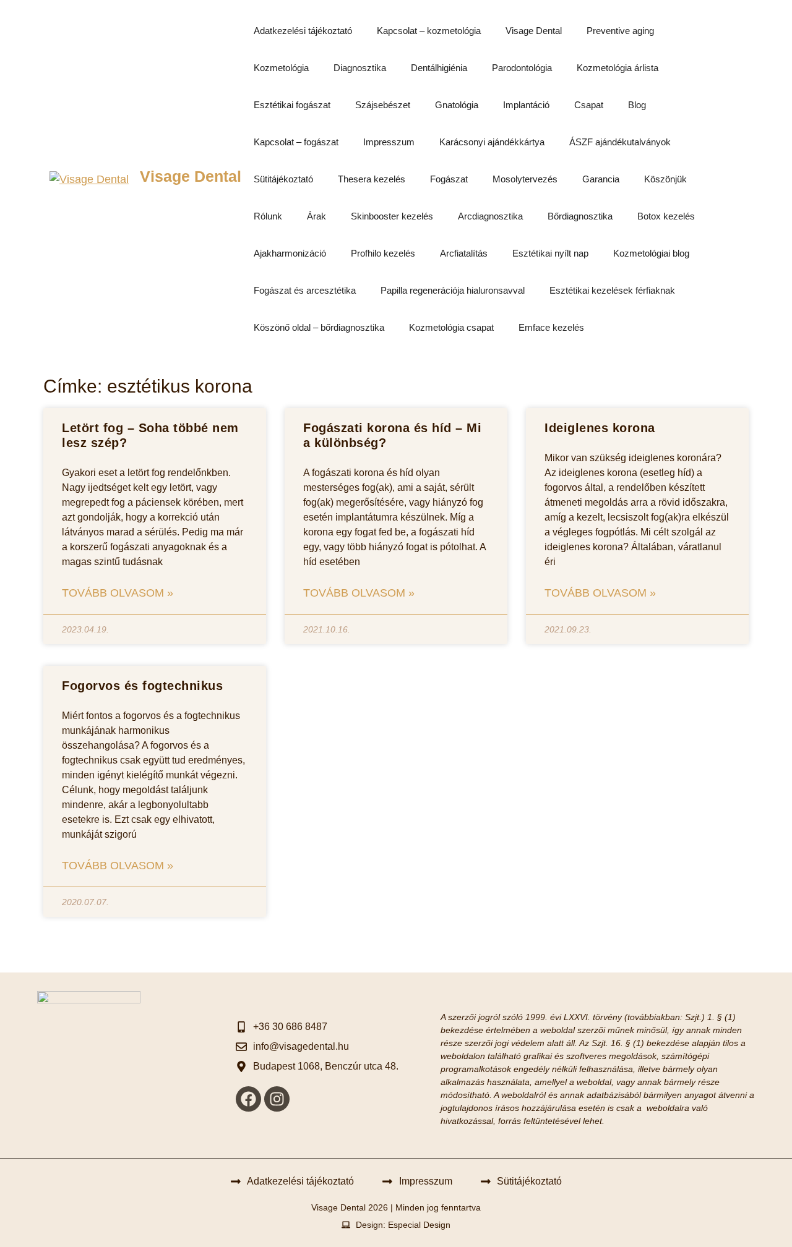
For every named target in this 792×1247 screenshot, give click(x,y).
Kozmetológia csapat (451, 327)
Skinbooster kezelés (392, 216)
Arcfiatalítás (464, 253)
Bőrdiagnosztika (580, 216)
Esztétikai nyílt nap (550, 253)
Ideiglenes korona (599, 428)
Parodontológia (522, 67)
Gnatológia (456, 105)
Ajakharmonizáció (290, 253)
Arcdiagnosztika (490, 216)
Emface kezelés (551, 327)
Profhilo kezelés (383, 253)
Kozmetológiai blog (651, 253)
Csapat (588, 105)
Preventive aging (620, 30)
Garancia (600, 179)
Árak (316, 216)
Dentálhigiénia (439, 67)
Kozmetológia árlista (617, 67)
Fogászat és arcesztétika (305, 290)
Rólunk (268, 216)
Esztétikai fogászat (292, 105)
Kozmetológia (281, 67)
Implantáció (526, 105)
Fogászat (449, 179)
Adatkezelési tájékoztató (303, 30)
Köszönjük (665, 179)
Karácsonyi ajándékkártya (491, 142)
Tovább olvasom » (117, 593)
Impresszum (389, 142)
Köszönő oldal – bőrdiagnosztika (319, 327)
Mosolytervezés (525, 179)
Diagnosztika (360, 67)
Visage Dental (190, 176)
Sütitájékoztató (283, 179)
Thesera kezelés (371, 179)
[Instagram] (277, 1099)
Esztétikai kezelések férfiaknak (612, 290)
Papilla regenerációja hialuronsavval (453, 290)
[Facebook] (248, 1099)
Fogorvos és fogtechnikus (142, 685)
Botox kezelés (666, 216)
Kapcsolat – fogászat (296, 142)
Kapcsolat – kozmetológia (429, 30)
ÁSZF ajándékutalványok (620, 142)
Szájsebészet (382, 105)
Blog (637, 105)
